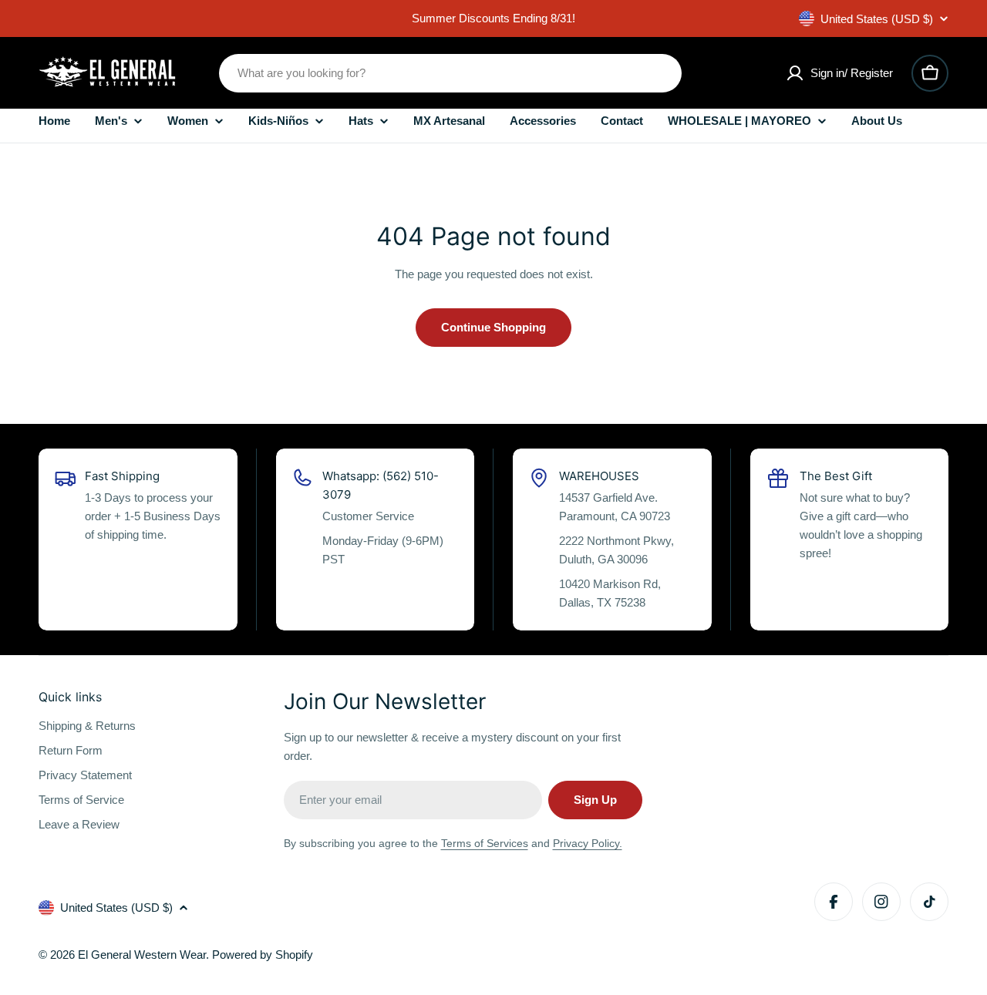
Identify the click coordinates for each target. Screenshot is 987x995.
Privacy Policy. (587, 843)
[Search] (660, 73)
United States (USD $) (876, 18)
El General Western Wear (142, 954)
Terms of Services (484, 843)
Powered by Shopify (262, 954)
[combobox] (450, 73)
